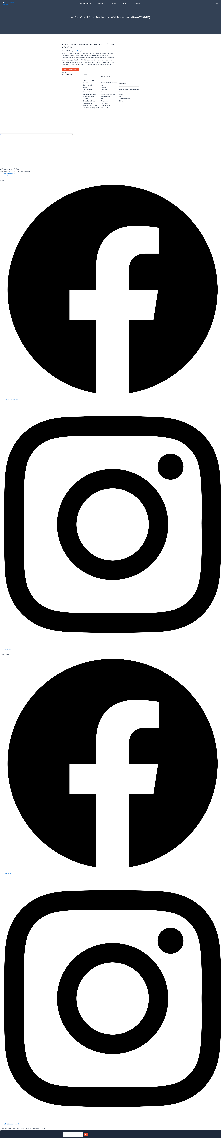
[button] (90, 3)
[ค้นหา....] (73, 1134)
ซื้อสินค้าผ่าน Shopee (70, 69)
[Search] (86, 1134)
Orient (78, 51)
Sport (82, 51)
